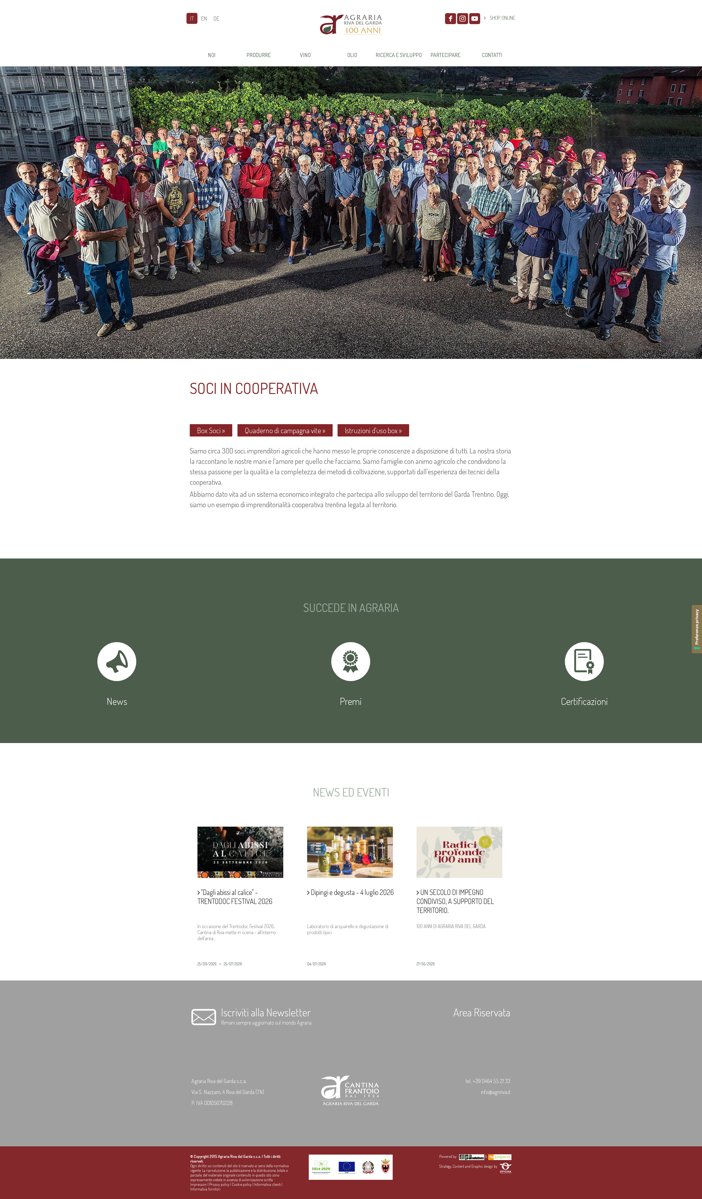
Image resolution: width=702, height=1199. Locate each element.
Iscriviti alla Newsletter (266, 1012)
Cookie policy (242, 1184)
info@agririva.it (495, 1091)
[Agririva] (351, 41)
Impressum (198, 1184)
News (117, 701)
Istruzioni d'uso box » (373, 430)
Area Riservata (481, 1012)
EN (204, 18)
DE (216, 18)
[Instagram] (462, 18)
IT (192, 18)
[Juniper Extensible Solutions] (499, 1156)
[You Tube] (474, 18)
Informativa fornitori (205, 1189)
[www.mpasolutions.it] (471, 1156)
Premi (351, 701)
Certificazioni (584, 701)
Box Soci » (211, 430)
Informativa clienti (267, 1184)
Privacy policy (219, 1184)
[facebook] (450, 18)
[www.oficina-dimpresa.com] (505, 1166)
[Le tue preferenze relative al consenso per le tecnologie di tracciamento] (697, 629)
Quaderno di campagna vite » (285, 430)
